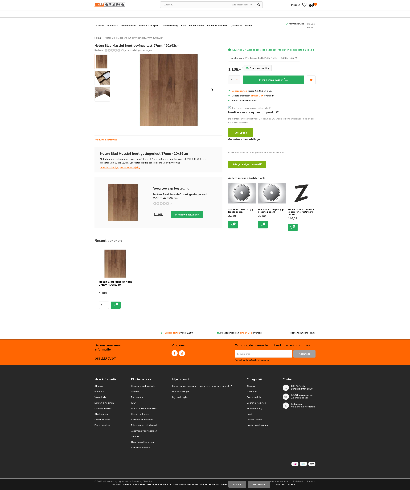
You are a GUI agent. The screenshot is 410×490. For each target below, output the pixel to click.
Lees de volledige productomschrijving (120, 167)
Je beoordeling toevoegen (138, 50)
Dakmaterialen (128, 25)
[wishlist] (304, 5)
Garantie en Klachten (142, 419)
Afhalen (135, 391)
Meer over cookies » (285, 484)
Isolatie (248, 25)
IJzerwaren (236, 25)
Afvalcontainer (102, 414)
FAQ (133, 402)
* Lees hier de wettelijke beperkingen (252, 360)
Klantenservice (296, 23)
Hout (183, 25)
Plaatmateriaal (102, 425)
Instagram (182, 353)
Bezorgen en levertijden (143, 386)
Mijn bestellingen (180, 391)
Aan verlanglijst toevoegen (311, 80)
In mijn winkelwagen (187, 214)
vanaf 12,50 (178, 332)
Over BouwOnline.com (143, 442)
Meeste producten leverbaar (241, 332)
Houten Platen (196, 25)
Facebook (175, 353)
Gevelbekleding (170, 25)
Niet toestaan (259, 484)
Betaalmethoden (140, 414)
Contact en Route (140, 447)
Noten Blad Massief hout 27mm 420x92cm (115, 283)
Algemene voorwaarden (144, 430)
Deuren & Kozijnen (149, 25)
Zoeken (259, 4)
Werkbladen (100, 397)
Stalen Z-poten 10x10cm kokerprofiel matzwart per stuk (301, 212)
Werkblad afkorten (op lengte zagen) (241, 210)
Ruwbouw (112, 25)
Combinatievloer (103, 408)
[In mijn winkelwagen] (116, 305)
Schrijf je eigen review (245, 164)
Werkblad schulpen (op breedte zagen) (271, 210)
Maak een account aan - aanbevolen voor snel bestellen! (202, 386)
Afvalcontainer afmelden (144, 408)
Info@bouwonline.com (302, 395)
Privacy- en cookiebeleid (144, 425)
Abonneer (304, 353)
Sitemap (135, 436)
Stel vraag (240, 132)
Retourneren (137, 397)
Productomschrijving (105, 139)
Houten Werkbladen (217, 25)
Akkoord (237, 484)
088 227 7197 (298, 386)
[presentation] (212, 90)
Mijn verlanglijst (180, 397)
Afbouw (100, 25)
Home (97, 37)
